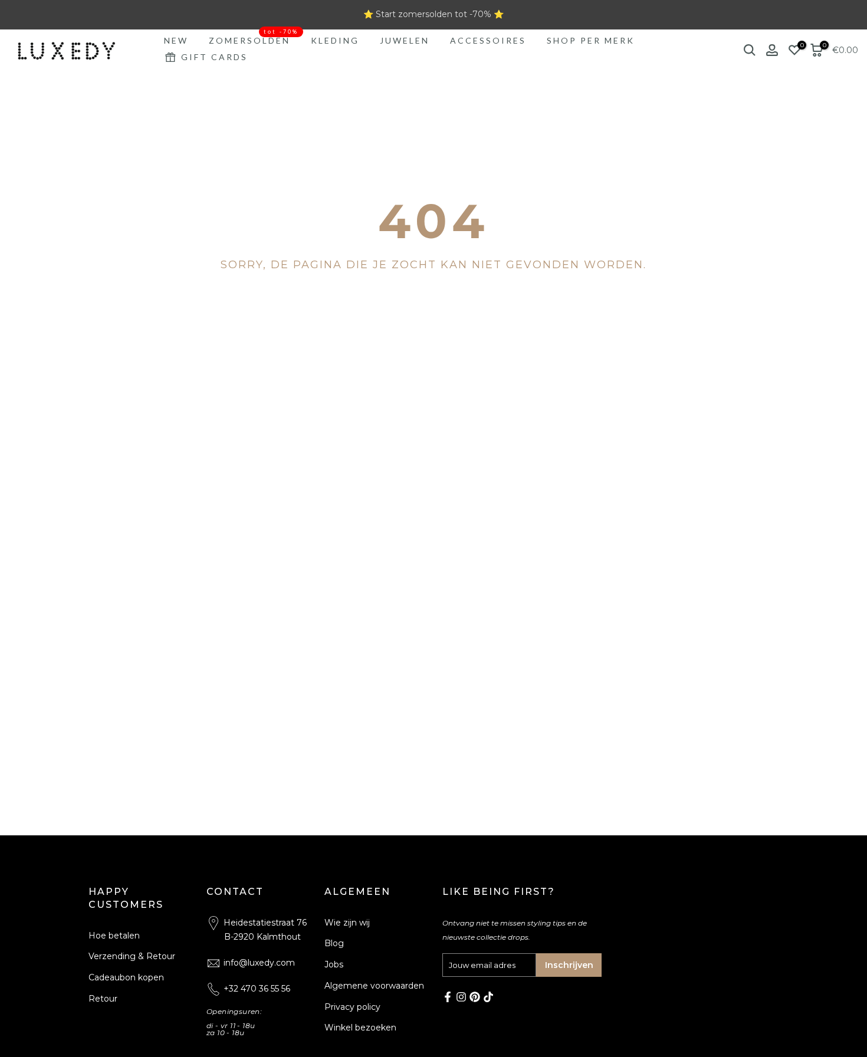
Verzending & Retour (131, 956)
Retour (102, 998)
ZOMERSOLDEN (254, 39)
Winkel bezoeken (360, 1027)
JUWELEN (404, 40)
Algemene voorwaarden (374, 985)
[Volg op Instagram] (461, 997)
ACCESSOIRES (488, 40)
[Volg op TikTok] (488, 997)
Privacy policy (352, 1007)
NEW (176, 40)
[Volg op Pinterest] (474, 997)
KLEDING (335, 40)
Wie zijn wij (347, 922)
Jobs (333, 964)
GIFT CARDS (214, 57)
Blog (334, 943)
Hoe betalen (114, 935)
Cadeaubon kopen (126, 977)
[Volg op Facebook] (447, 997)
